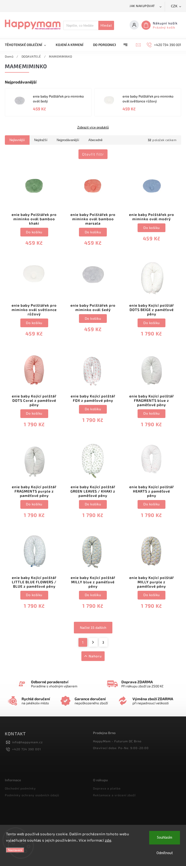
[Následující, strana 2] (93, 642)
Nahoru (95, 656)
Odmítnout (164, 853)
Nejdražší (40, 140)
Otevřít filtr (93, 154)
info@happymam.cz (27, 742)
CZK (174, 6)
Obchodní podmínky (20, 788)
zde (108, 840)
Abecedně (95, 140)
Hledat (106, 25)
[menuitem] (28, 45)
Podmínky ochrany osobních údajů (32, 795)
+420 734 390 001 (26, 749)
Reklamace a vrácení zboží (114, 795)
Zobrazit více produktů (93, 127)
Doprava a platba (107, 788)
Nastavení (15, 850)
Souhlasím (164, 837)
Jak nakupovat (142, 6)
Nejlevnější (17, 140)
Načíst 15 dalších (93, 628)
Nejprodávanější (68, 140)
